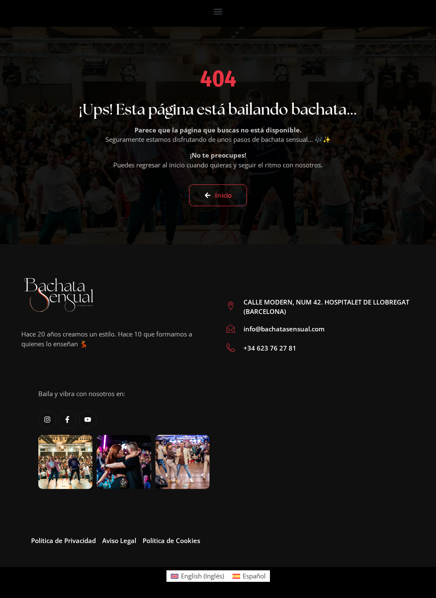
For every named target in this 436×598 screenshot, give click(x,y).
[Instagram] (47, 419)
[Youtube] (88, 419)
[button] (218, 11)
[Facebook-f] (68, 419)
